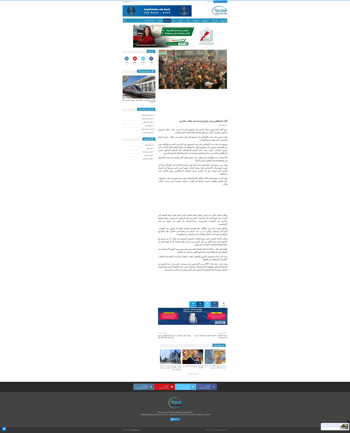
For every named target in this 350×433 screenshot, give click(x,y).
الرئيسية (222, 20)
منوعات (160, 20)
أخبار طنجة (215, 20)
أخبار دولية (167, 20)
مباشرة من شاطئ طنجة (147, 129)
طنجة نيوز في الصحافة (147, 151)
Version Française (149, 20)
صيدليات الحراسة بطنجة (147, 118)
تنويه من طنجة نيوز (148, 155)
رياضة (188, 20)
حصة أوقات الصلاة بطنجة (147, 115)
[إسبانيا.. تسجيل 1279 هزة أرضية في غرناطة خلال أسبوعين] (215, 356)
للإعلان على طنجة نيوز (148, 158)
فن (174, 20)
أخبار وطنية (196, 20)
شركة (132, 430)
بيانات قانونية (150, 148)
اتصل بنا (209, 1)
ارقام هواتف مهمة (149, 125)
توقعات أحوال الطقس (148, 122)
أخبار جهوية (205, 20)
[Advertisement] (192, 103)
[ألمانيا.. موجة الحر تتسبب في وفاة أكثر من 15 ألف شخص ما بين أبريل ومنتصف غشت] (170, 356)
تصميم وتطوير (137, 430)
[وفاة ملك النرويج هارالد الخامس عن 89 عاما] (192, 356)
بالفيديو (181, 20)
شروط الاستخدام (149, 145)
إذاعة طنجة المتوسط (148, 132)
